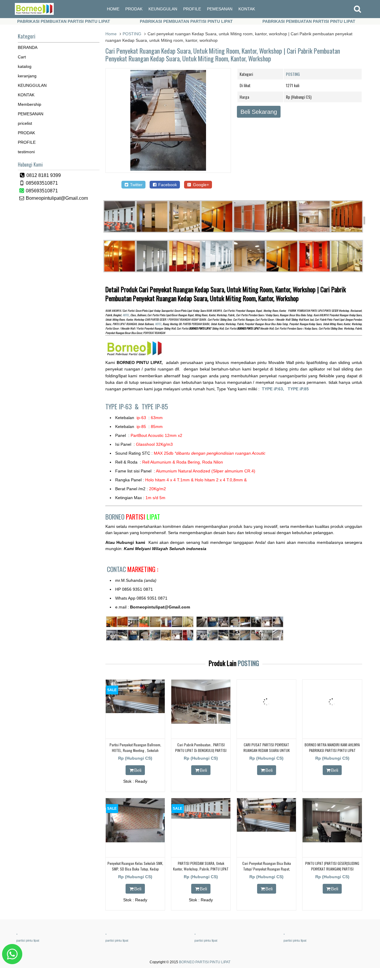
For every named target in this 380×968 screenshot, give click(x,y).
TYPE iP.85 (298, 388)
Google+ (200, 184)
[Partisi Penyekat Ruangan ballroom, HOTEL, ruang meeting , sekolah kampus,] (135, 711)
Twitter (135, 184)
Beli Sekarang (258, 111)
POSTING (132, 33)
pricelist (25, 123)
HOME (113, 9)
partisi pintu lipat (27, 940)
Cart (22, 57)
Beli (137, 770)
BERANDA (27, 47)
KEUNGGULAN (162, 9)
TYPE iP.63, (275, 388)
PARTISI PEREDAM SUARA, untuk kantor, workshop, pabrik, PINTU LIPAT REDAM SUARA (201, 869)
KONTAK (246, 9)
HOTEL (126, 315)
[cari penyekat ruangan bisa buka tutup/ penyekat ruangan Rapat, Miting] (266, 830)
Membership (29, 104)
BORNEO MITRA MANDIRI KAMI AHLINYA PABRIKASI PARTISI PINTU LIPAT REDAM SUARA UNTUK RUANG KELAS (332, 750)
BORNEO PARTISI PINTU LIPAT (204, 962)
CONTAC (132, 569)
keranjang (27, 76)
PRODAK (133, 9)
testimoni (26, 151)
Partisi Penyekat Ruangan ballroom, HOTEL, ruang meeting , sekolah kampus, (135, 750)
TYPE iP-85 (155, 406)
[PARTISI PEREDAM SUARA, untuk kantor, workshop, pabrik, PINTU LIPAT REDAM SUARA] (200, 817)
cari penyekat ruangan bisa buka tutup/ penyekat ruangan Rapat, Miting (266, 869)
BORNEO (132, 516)
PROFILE (192, 9)
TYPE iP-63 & (123, 406)
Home (111, 33)
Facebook (167, 184)
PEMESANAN (219, 9)
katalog (24, 66)
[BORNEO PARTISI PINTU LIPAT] (34, 13)
